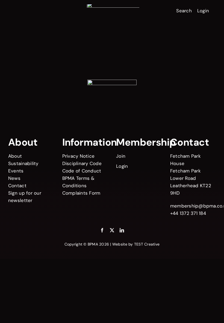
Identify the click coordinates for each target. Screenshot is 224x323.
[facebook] (102, 230)
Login (203, 11)
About (15, 156)
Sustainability (23, 163)
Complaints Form (81, 193)
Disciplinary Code (82, 163)
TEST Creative (147, 244)
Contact (17, 186)
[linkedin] (122, 230)
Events (16, 171)
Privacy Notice (78, 156)
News (14, 178)
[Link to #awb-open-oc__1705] (19, 10)
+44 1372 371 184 (188, 213)
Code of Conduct (81, 171)
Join (120, 156)
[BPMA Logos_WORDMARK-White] (113, 7)
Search (184, 11)
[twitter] (112, 230)
